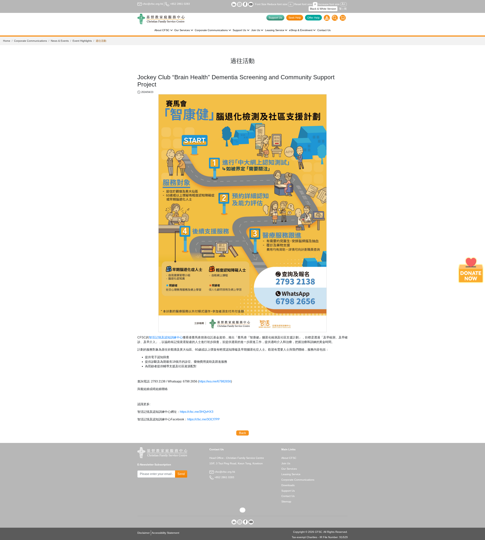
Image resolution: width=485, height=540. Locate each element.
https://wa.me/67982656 (215, 381)
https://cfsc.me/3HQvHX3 (196, 411)
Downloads (288, 485)
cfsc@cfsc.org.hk (152, 3)
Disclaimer (143, 532)
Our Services (289, 468)
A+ (343, 4)
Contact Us (324, 30)
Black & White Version (323, 8)
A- (291, 4)
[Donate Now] (471, 270)
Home (6, 40)
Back (242, 433)
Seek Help (295, 17)
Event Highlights (82, 40)
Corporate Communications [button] (211, 30)
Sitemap (286, 501)
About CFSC (288, 457)
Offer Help (313, 17)
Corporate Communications (30, 40)
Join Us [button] (255, 30)
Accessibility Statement (165, 532)
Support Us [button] (239, 30)
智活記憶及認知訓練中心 (166, 337)
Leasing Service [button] (274, 30)
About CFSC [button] (161, 30)
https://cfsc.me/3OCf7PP (203, 419)
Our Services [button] (182, 30)
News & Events (60, 40)
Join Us (285, 463)
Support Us (275, 17)
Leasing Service (290, 474)
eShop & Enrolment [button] (300, 30)
